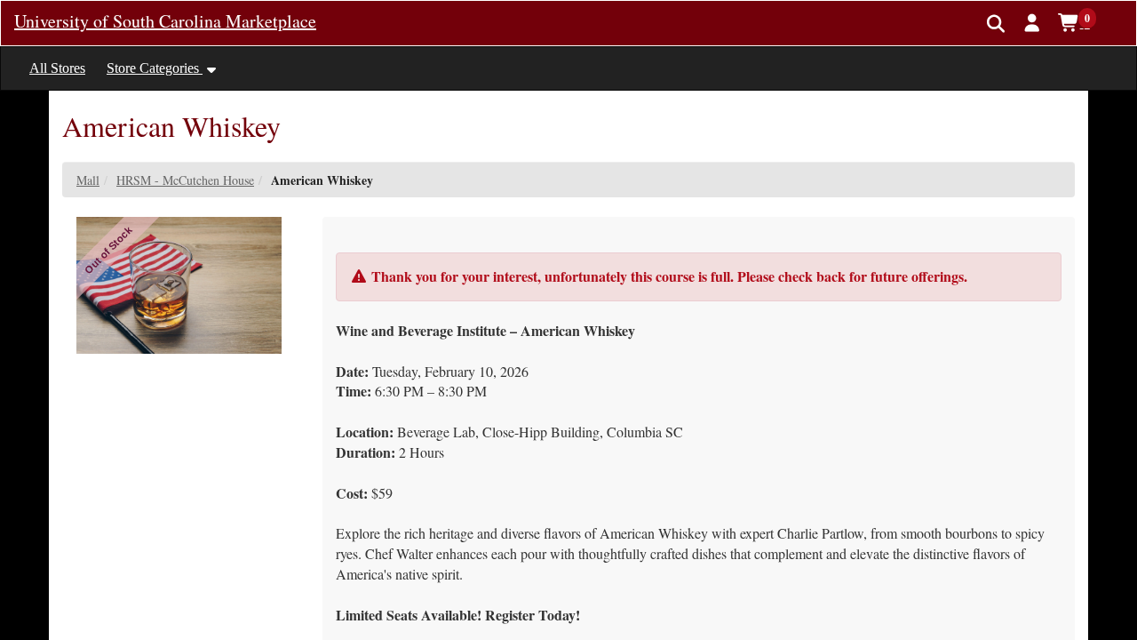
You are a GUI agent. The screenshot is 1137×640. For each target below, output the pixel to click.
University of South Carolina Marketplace (165, 21)
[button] (1032, 22)
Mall (87, 180)
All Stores (57, 68)
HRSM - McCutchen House (185, 180)
